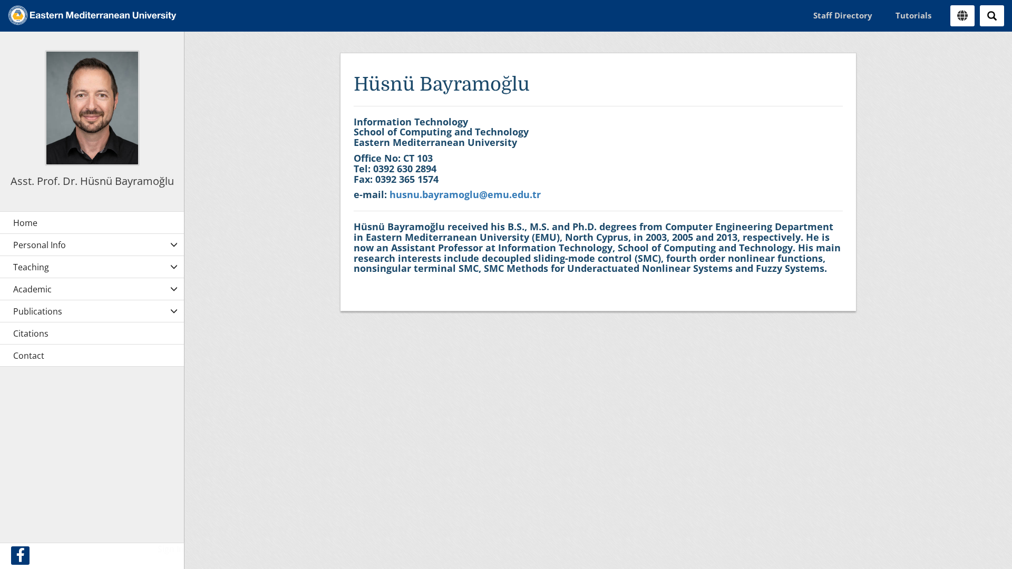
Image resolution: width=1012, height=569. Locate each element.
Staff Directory (842, 15)
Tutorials (913, 15)
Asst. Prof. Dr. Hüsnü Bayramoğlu (92, 181)
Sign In (171, 549)
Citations (30, 333)
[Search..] (992, 15)
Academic (32, 289)
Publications (37, 311)
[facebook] (20, 555)
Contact (28, 355)
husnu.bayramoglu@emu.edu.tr (465, 194)
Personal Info (39, 245)
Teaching (31, 267)
